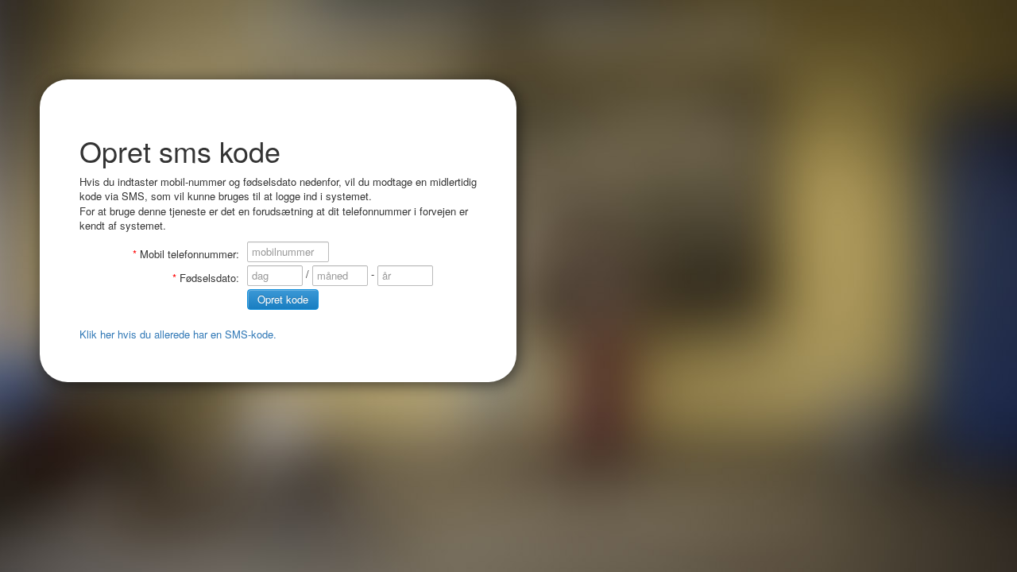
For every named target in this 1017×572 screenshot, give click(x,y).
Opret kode (282, 299)
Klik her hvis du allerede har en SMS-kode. (177, 334)
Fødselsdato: (209, 277)
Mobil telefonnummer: (189, 253)
